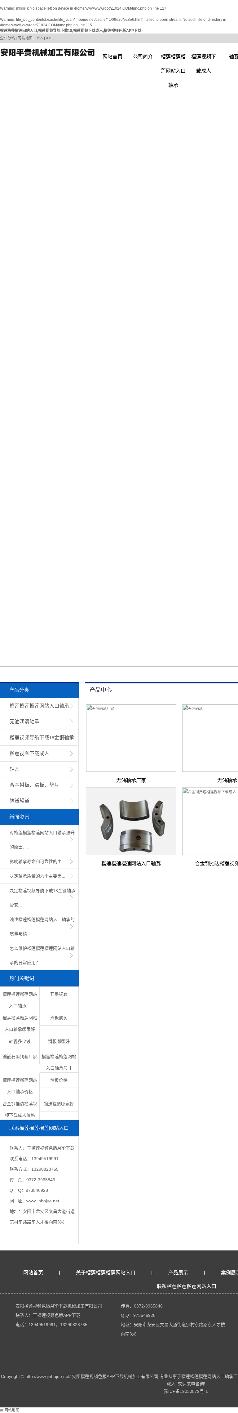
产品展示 (178, 1272)
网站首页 (112, 56)
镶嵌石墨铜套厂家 (19, 1056)
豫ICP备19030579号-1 (186, 1391)
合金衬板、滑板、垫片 (34, 785)
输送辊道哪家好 (59, 1103)
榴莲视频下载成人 (203, 59)
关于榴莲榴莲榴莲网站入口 (105, 1272)
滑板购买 (59, 1017)
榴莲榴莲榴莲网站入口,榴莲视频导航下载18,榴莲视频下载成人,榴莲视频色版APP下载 (70, 31)
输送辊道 (19, 800)
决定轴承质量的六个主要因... (37, 876)
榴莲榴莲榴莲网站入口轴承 (173, 59)
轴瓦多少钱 (20, 1041)
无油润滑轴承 (24, 721)
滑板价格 (59, 1080)
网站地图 (25, 38)
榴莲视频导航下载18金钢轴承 (42, 737)
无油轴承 (227, 780)
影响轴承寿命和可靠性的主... (37, 861)
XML (50, 38)
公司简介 (143, 56)
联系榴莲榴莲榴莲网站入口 (186, 1286)
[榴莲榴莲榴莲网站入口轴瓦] (131, 821)
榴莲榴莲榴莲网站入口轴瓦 (131, 863)
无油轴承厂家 (131, 780)
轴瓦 (15, 769)
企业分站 (7, 38)
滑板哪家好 (59, 1041)
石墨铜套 (59, 994)
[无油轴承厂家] (131, 738)
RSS (39, 38)
